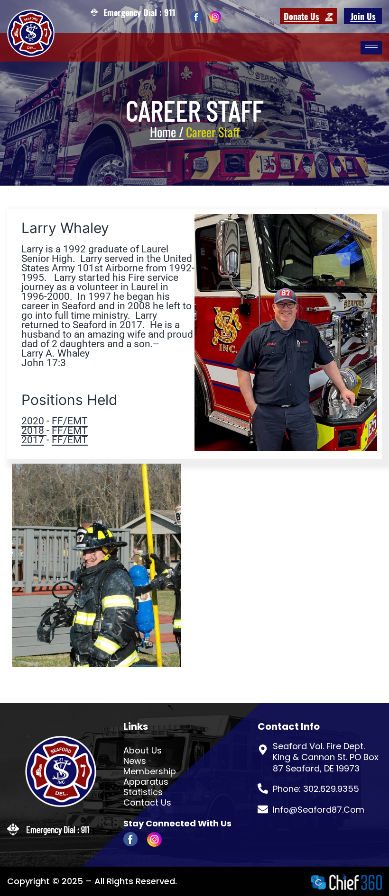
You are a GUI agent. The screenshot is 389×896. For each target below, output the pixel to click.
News (134, 761)
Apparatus (145, 782)
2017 (32, 440)
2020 (32, 421)
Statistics (143, 792)
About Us (142, 750)
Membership (149, 771)
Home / (167, 131)
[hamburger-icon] (371, 47)
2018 (33, 430)
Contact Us (147, 802)
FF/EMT (70, 421)
